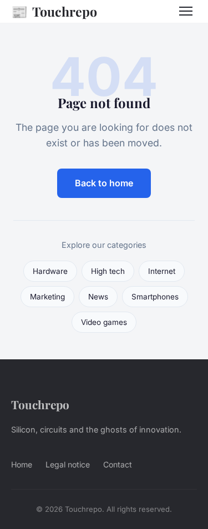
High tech (108, 271)
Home (21, 464)
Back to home (104, 183)
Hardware (50, 271)
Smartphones (155, 296)
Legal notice (67, 464)
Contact (117, 464)
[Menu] (186, 11)
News (98, 296)
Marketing (47, 296)
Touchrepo (54, 11)
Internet (161, 271)
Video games (104, 322)
